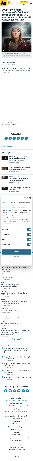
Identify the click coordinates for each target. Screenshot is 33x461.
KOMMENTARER (7, 146)
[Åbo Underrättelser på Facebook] (5, 390)
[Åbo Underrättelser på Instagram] (14, 390)
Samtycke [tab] (4, 202)
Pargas (3, 300)
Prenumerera (24, 1)
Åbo (2, 282)
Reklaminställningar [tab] (24, 202)
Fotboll (4, 321)
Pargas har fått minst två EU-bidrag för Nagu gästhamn (17, 365)
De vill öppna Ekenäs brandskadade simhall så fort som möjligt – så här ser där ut (17, 351)
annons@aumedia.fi (21, 406)
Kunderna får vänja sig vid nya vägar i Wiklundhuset (16, 372)
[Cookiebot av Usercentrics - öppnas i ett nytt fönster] (24, 198)
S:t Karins (4, 274)
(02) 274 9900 (10, 400)
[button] (24, 4)
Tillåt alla (16, 251)
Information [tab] (13, 202)
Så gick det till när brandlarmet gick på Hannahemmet (17, 359)
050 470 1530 (9, 411)
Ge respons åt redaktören (9, 124)
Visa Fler (16, 339)
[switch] (29, 234)
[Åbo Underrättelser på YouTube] (19, 390)
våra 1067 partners (11, 210)
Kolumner (4, 308)
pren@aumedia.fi (21, 400)
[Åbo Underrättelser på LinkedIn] (23, 390)
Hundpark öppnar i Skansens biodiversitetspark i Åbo (10, 286)
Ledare (3, 291)
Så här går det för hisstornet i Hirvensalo (17, 378)
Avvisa (16, 262)
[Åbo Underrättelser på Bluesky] (10, 390)
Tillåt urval (16, 256)
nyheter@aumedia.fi (21, 411)
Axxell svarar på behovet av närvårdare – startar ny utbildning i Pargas (14, 303)
